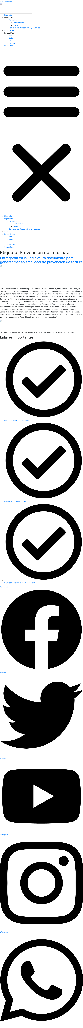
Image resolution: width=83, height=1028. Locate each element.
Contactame (9, 46)
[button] (41, 132)
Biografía (8, 15)
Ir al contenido (6, 1)
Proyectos (13, 20)
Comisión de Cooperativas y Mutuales (24, 28)
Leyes (15, 25)
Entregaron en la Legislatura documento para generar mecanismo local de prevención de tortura (41, 260)
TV (10, 41)
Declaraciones (19, 23)
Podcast (12, 43)
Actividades (9, 30)
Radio (11, 38)
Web (10, 35)
